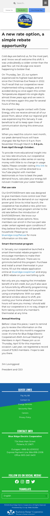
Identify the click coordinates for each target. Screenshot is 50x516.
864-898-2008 (36, 452)
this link (40, 165)
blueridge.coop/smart (23, 272)
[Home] (25, 21)
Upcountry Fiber (25, 409)
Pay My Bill (25, 396)
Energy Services (25, 404)
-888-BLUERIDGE (30, 449)
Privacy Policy (25, 417)
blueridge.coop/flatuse (14, 235)
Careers (25, 413)
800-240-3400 (28, 455)
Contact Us (25, 400)
